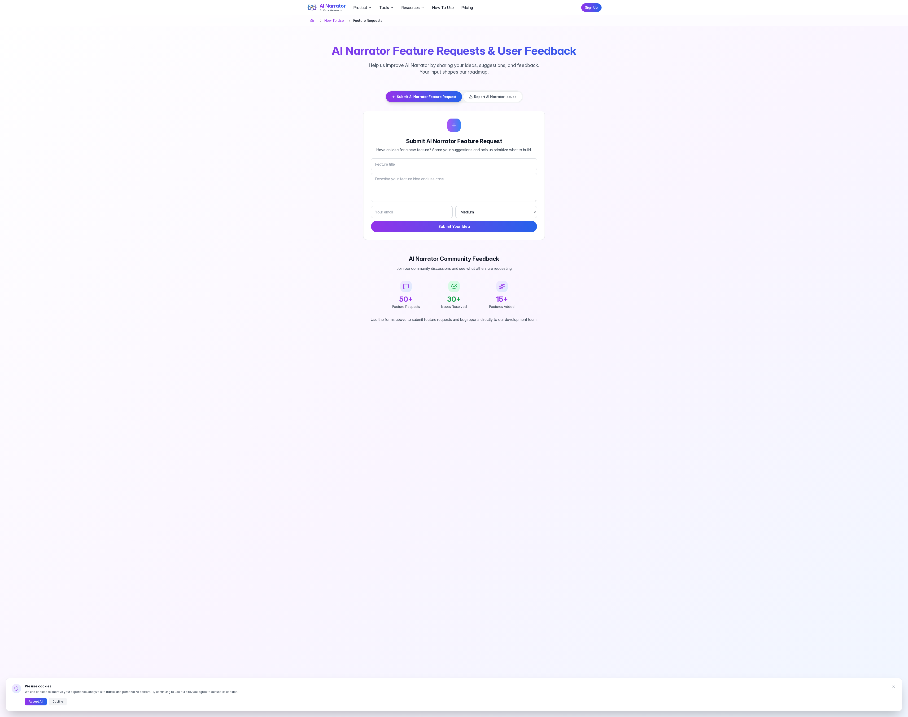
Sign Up (591, 7)
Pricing (467, 7)
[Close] (893, 687)
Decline (57, 701)
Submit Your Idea (454, 226)
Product (360, 7)
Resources (410, 7)
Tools (384, 7)
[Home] (312, 20)
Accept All (36, 701)
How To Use (443, 7)
